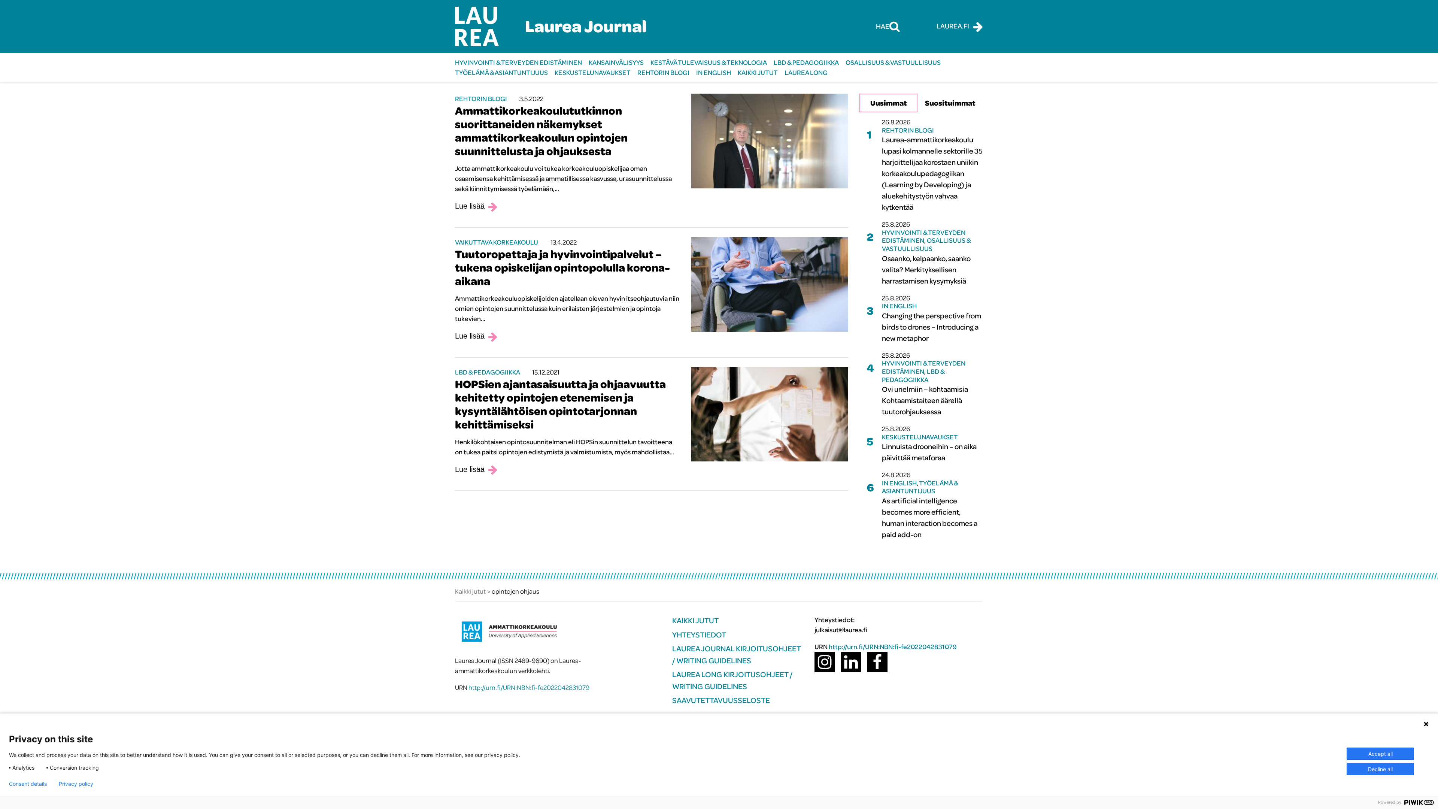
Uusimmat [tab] (888, 103)
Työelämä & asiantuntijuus (501, 72)
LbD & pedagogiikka (806, 62)
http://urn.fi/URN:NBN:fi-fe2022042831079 (528, 687)
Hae (882, 26)
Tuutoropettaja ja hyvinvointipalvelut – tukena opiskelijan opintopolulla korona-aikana (562, 267)
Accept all (1380, 754)
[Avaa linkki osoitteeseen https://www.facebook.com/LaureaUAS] (877, 662)
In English (713, 72)
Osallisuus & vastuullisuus (893, 62)
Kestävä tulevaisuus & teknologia (708, 62)
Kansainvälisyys (616, 62)
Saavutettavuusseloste (721, 700)
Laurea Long (806, 72)
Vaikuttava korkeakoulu (496, 242)
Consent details (28, 784)
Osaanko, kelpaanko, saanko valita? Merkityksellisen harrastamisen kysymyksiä (926, 269)
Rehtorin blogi (663, 72)
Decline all (1380, 769)
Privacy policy (76, 784)
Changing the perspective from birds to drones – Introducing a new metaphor (931, 326)
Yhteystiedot (699, 634)
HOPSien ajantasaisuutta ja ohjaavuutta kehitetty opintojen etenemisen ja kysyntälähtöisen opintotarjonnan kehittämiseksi (560, 404)
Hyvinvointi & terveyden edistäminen (518, 62)
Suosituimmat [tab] (950, 103)
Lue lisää (470, 206)
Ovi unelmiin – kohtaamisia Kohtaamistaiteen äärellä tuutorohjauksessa (925, 400)
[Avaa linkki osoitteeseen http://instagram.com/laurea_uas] (824, 662)
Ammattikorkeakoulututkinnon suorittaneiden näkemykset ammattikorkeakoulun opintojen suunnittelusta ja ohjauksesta (541, 131)
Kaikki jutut (758, 72)
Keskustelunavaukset (593, 72)
